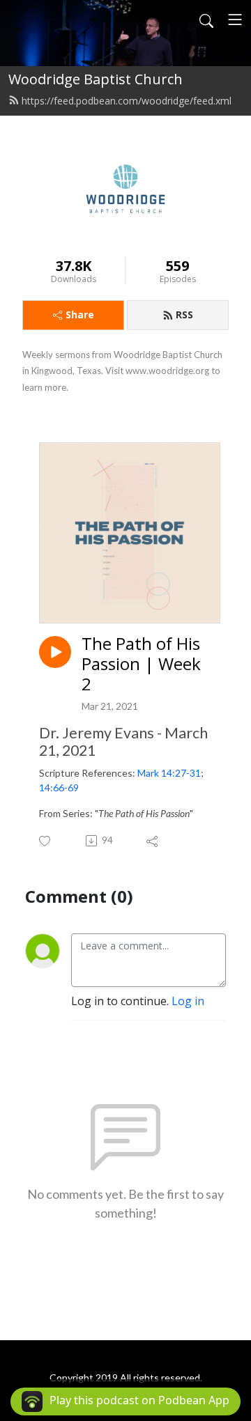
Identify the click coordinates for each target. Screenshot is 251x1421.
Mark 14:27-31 (169, 773)
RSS (184, 314)
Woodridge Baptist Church (95, 79)
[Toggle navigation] (235, 19)
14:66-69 (59, 787)
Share (80, 314)
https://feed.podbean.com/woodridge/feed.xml (126, 100)
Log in (188, 1001)
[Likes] (46, 841)
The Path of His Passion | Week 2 (141, 664)
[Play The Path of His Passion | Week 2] (55, 652)
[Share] (153, 840)
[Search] (206, 19)
